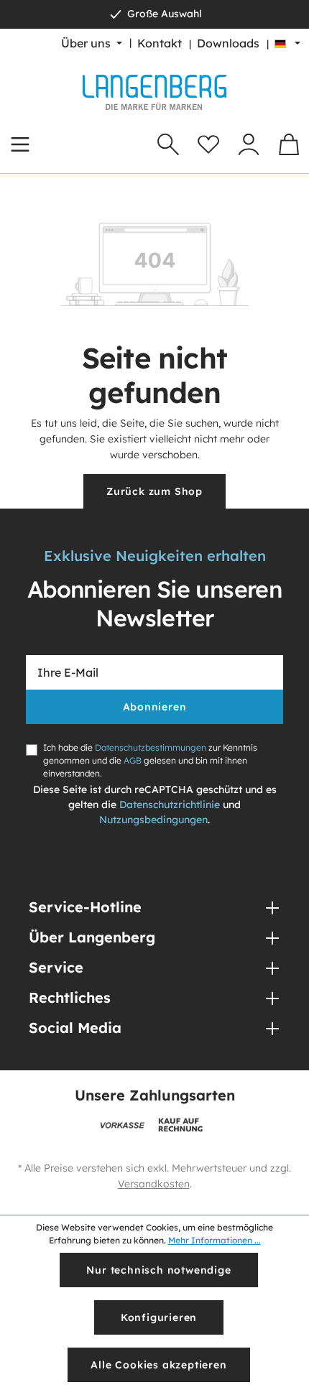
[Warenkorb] (289, 144)
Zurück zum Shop (154, 491)
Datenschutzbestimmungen (150, 747)
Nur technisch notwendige (158, 1270)
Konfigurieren (159, 1317)
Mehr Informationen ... (214, 1240)
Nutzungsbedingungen (153, 819)
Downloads (228, 43)
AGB (133, 760)
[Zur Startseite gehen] (154, 92)
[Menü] (20, 144)
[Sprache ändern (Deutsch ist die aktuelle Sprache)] (287, 43)
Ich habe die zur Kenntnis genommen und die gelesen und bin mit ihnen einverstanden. (150, 760)
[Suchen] (168, 144)
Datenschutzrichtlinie (169, 804)
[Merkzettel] (208, 144)
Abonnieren (155, 706)
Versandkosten (154, 1183)
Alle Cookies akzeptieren (158, 1364)
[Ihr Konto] (249, 144)
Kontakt (159, 43)
